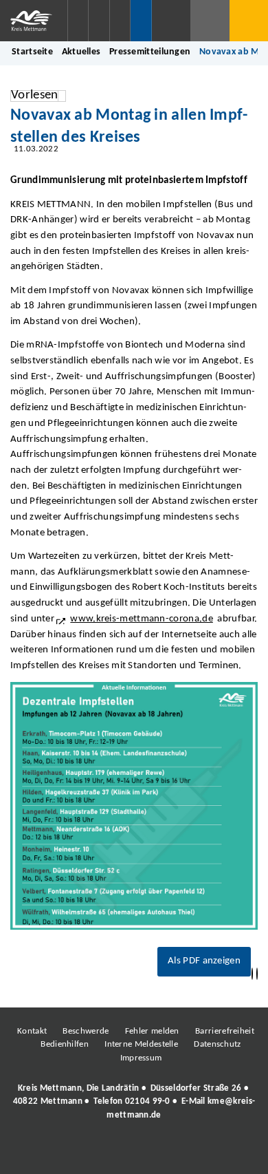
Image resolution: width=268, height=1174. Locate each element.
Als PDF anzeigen (204, 961)
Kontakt (32, 1031)
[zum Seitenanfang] (257, 974)
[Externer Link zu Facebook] (40, 1152)
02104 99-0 (147, 1101)
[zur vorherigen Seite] (252, 974)
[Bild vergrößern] (134, 806)
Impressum (141, 1058)
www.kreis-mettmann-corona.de (141, 619)
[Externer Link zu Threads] (101, 1152)
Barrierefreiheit (224, 1031)
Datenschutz (217, 1044)
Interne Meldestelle (141, 1044)
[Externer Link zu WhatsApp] (194, 1152)
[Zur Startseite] (33, 20)
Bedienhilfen (65, 1044)
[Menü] (249, 20)
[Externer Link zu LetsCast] (225, 1152)
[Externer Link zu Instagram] (71, 1152)
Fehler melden (152, 1031)
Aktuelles (81, 51)
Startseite (32, 51)
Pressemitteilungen (149, 51)
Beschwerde (86, 1031)
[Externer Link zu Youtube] (163, 1152)
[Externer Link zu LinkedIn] (132, 1152)
